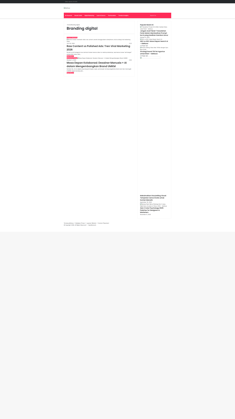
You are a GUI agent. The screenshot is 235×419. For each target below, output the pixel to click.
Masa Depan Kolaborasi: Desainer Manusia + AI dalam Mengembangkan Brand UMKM (97, 64)
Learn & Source (101, 15)
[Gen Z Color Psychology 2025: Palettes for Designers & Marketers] (154, 206)
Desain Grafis (78, 15)
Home (68, 24)
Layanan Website (91, 223)
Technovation (112, 15)
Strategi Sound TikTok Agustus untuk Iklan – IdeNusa (152, 52)
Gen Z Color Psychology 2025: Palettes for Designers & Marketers (152, 210)
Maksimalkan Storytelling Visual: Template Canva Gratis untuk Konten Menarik (153, 198)
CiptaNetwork (92, 225)
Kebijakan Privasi (80, 223)
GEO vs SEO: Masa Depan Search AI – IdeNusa (154, 42)
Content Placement (103, 223)
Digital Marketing (89, 15)
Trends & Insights (123, 15)
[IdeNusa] (67, 8)
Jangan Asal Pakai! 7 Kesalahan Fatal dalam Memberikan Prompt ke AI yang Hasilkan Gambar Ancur (154, 33)
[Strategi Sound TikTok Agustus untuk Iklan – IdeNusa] (154, 49)
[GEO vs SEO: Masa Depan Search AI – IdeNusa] (151, 39)
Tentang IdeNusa (69, 223)
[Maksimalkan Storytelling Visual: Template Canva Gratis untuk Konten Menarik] (150, 58)
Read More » (70, 56)
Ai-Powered (68, 15)
